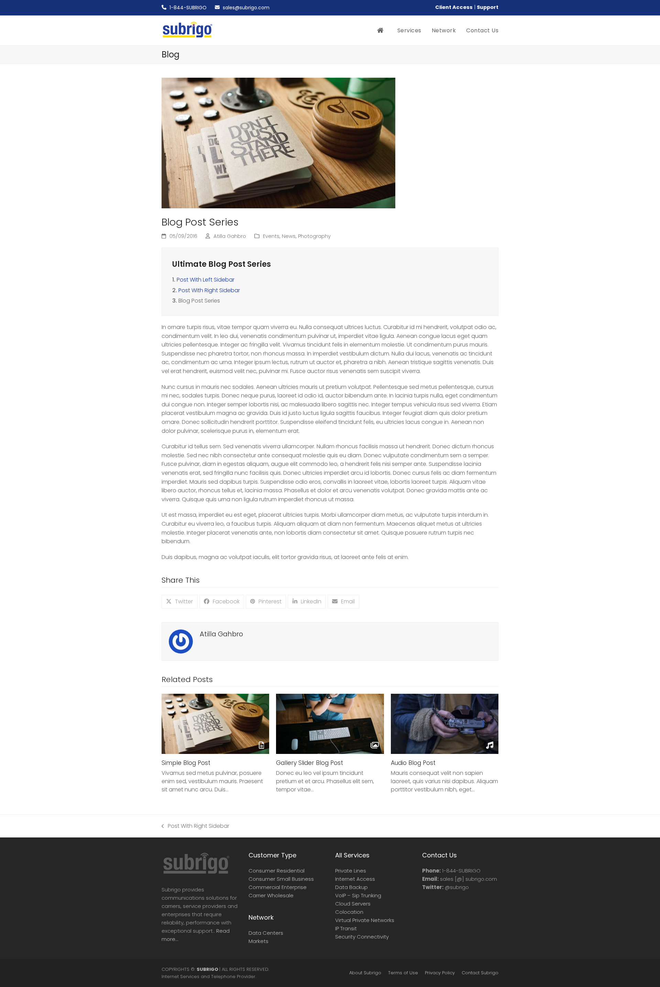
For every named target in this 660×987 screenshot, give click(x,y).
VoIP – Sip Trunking (358, 895)
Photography (314, 236)
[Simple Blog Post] (215, 723)
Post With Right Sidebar (209, 290)
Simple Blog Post (186, 763)
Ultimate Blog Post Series (221, 264)
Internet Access (355, 878)
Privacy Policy (440, 972)
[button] (180, 601)
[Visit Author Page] (181, 641)
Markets (258, 941)
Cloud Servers (353, 903)
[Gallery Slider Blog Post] (330, 723)
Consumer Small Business (281, 878)
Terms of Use (403, 972)
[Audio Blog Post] (444, 723)
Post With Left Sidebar (205, 280)
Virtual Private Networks (364, 920)
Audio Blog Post (413, 763)
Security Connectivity (362, 936)
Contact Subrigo (480, 972)
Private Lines (350, 870)
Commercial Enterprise (278, 887)
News (289, 236)
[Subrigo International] (196, 873)
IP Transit (346, 928)
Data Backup (351, 887)
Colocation (349, 911)
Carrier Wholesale (271, 895)
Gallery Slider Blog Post (309, 763)
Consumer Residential (277, 870)
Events (271, 236)
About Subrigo (365, 972)
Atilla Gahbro (229, 236)
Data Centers (266, 932)
